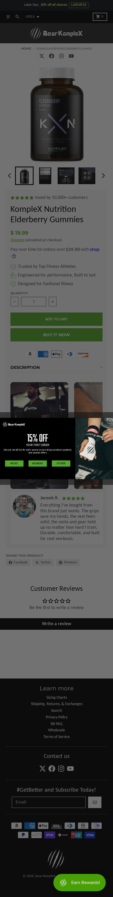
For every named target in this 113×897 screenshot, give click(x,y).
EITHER (61, 463)
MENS (14, 463)
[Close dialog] (109, 421)
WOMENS (37, 463)
